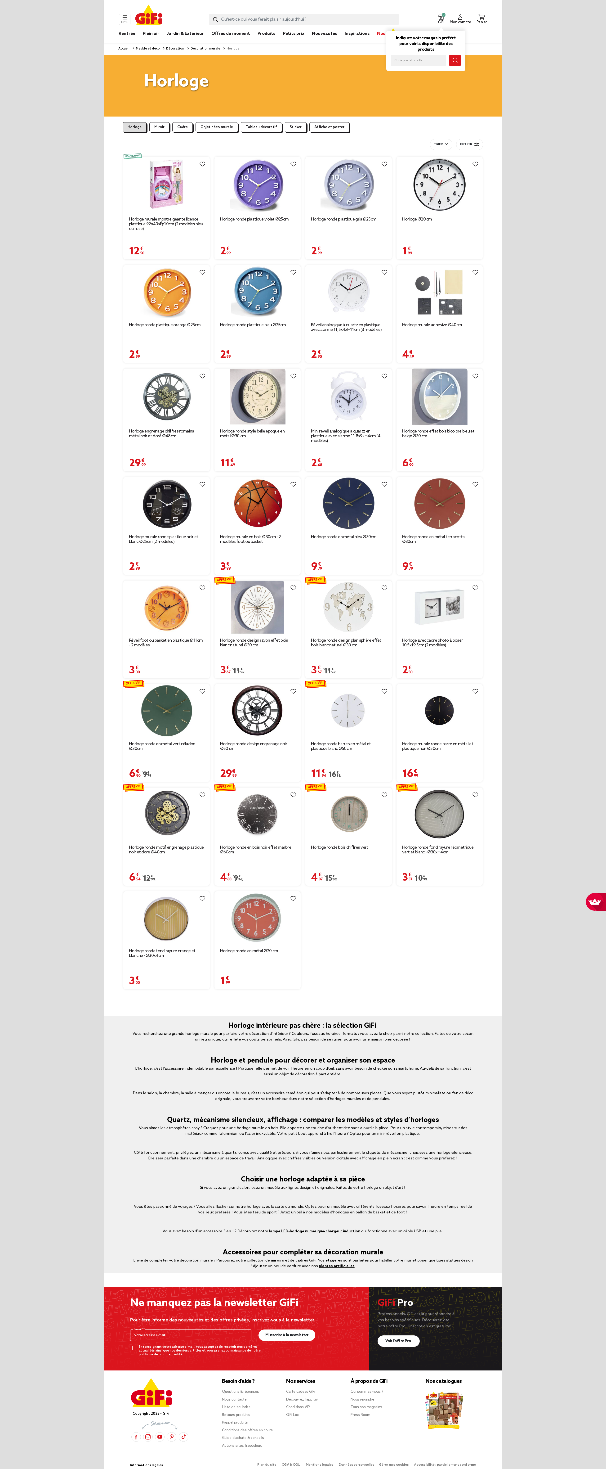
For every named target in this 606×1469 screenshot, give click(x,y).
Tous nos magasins (366, 1407)
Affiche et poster (329, 127)
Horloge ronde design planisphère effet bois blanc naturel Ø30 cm (346, 643)
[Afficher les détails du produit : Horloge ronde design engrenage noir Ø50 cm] (257, 710)
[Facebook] (136, 1437)
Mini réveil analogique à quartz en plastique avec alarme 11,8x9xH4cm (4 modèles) (345, 436)
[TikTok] (183, 1437)
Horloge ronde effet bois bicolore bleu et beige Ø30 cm (438, 433)
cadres (301, 1260)
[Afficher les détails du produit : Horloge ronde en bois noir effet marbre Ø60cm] (257, 814)
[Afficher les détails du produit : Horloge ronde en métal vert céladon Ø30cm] (166, 710)
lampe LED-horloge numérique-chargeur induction (314, 1231)
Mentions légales (320, 1465)
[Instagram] (148, 1437)
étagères (333, 1260)
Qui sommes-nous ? (367, 1392)
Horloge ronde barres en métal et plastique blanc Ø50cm (341, 746)
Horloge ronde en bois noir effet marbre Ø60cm (255, 850)
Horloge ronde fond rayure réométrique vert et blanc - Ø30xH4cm (438, 850)
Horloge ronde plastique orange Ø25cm (165, 325)
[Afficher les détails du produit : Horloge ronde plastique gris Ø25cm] (348, 185)
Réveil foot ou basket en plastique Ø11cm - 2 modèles (166, 643)
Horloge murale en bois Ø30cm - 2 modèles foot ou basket (250, 539)
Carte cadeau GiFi (300, 1392)
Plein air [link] (151, 33)
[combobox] (304, 19)
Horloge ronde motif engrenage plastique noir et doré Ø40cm (166, 850)
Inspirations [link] (357, 33)
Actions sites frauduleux (242, 1446)
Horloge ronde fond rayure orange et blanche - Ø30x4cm (162, 953)
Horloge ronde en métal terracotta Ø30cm (433, 539)
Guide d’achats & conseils (243, 1438)
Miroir (159, 127)
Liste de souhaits (236, 1407)
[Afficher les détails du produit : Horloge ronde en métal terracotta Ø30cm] (440, 503)
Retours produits (236, 1415)
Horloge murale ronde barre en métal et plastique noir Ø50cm (437, 746)
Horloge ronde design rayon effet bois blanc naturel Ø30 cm (254, 643)
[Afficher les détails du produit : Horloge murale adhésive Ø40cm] (440, 291)
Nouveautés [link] (324, 33)
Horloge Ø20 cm (417, 219)
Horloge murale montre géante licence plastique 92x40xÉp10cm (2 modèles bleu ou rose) (166, 224)
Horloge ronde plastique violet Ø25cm (254, 219)
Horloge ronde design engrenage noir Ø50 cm (253, 746)
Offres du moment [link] (230, 33)
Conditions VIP (298, 1407)
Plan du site (267, 1465)
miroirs (277, 1260)
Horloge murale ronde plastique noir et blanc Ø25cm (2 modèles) (163, 539)
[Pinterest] (171, 1437)
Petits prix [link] (293, 33)
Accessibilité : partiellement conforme (445, 1465)
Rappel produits (235, 1422)
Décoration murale (205, 48)
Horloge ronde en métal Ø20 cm (249, 951)
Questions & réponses (240, 1392)
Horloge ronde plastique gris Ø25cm (343, 219)
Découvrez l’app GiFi (302, 1399)
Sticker (296, 127)
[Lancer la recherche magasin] (455, 60)
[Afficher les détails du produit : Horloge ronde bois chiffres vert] (348, 814)
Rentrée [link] (127, 33)
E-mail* (138, 1329)
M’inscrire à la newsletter (287, 1335)
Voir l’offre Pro (398, 1341)
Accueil (123, 48)
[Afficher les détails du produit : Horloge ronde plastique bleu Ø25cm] (257, 291)
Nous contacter (235, 1399)
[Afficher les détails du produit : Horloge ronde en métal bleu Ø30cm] (348, 503)
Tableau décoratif (261, 127)
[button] (441, 19)
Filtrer (466, 144)
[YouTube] (160, 1437)
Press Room (360, 1415)
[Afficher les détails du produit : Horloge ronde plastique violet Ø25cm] (257, 185)
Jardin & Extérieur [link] (185, 33)
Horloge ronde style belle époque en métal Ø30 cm (252, 433)
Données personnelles (356, 1465)
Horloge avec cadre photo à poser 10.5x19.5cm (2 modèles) (432, 643)
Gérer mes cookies (394, 1465)
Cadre (182, 127)
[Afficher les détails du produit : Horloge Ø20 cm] (440, 185)
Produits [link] (266, 33)
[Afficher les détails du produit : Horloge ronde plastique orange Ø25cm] (166, 291)
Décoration (174, 48)
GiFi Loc (292, 1415)
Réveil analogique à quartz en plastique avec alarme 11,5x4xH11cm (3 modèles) (346, 327)
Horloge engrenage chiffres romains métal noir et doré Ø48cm (161, 433)
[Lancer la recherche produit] (215, 19)
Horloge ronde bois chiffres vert (339, 847)
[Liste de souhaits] (202, 164)
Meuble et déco (147, 48)
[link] (266, 41)
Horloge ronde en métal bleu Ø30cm (343, 537)
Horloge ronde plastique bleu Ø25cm (253, 325)
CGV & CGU (291, 1465)
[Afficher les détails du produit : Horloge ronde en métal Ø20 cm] (257, 918)
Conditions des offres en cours (247, 1430)
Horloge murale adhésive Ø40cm (432, 325)
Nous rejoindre (362, 1399)
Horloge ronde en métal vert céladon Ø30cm (162, 746)
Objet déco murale (217, 127)
